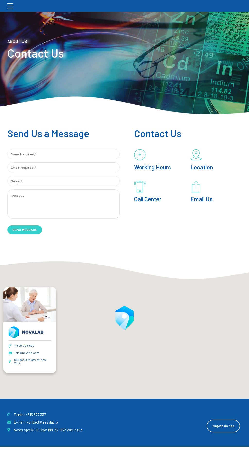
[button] (124, 318)
